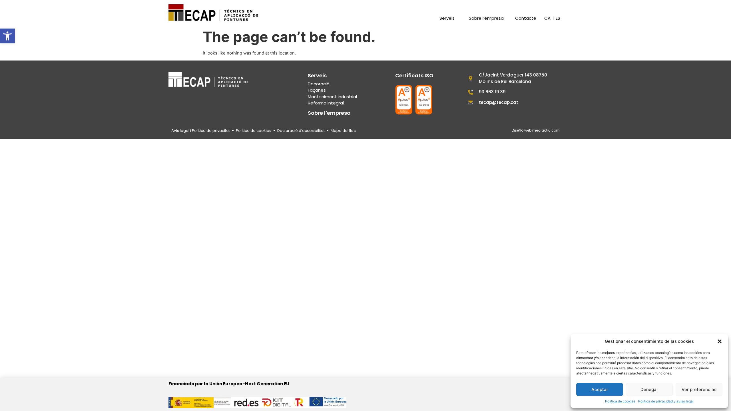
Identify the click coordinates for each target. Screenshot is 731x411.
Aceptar (599, 389)
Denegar (649, 389)
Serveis (447, 18)
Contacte (525, 18)
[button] (7, 36)
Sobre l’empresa (486, 18)
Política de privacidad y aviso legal (666, 401)
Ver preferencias (699, 389)
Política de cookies (620, 401)
